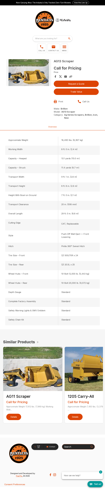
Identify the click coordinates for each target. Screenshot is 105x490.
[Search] (91, 446)
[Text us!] (95, 484)
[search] (69, 38)
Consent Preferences (14, 484)
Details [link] (13, 417)
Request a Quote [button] (76, 84)
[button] (41, 48)
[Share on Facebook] (55, 76)
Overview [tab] (52, 127)
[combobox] (52, 38)
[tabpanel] (28, 73)
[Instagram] (54, 474)
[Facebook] (50, 474)
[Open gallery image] (28, 72)
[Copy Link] (70, 76)
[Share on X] (60, 76)
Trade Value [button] (76, 91)
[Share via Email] (65, 76)
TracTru (19, 476)
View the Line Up (80, 3)
